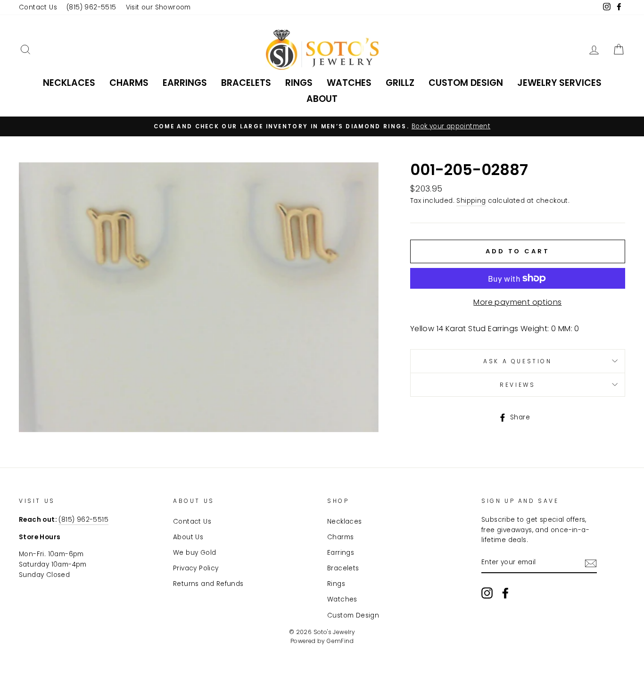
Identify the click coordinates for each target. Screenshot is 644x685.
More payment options (517, 302)
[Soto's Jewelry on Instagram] (487, 593)
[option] (322, 126)
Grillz (400, 82)
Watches (349, 82)
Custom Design (466, 82)
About (322, 98)
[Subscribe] (591, 563)
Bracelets (246, 82)
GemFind (340, 641)
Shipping (471, 200)
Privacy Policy (196, 568)
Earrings (185, 82)
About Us (188, 537)
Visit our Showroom (158, 7)
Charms (129, 82)
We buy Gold (194, 552)
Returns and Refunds (208, 583)
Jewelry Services (559, 82)
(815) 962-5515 (91, 7)
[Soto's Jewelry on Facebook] (505, 593)
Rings (299, 82)
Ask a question (517, 361)
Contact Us (38, 7)
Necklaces (69, 82)
